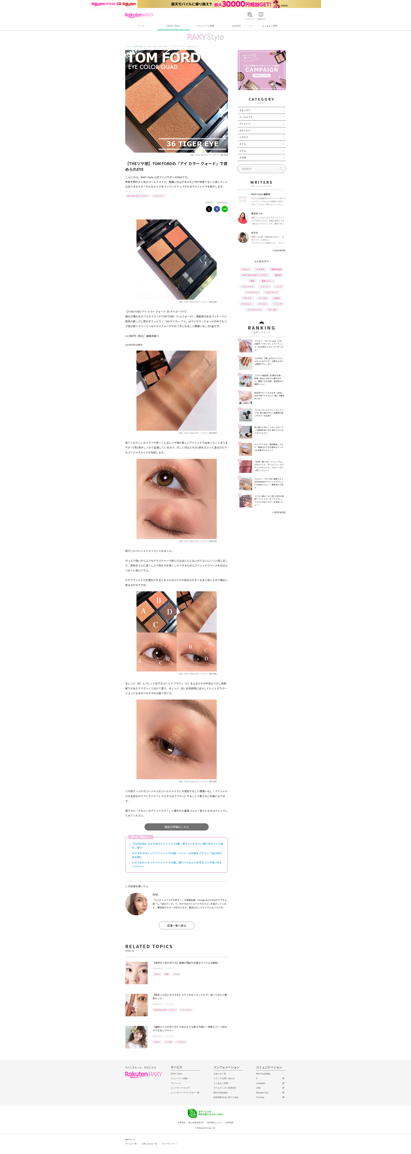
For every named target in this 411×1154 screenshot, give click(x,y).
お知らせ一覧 (220, 1074)
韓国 (166, 974)
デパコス (263, 303)
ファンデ (278, 303)
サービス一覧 (131, 1144)
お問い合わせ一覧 (149, 1144)
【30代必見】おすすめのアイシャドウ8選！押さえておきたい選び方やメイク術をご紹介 (177, 845)
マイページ (176, 1083)
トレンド (264, 286)
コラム (242, 150)
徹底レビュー (267, 280)
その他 (242, 157)
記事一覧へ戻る (176, 925)
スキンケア (244, 110)
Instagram (260, 1083)
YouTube (260, 1097)
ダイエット (246, 303)
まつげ (176, 974)
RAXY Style (173, 26)
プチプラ (247, 298)
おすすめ (260, 269)
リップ (279, 286)
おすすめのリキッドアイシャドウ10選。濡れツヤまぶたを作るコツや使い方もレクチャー (177, 864)
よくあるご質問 (269, 26)
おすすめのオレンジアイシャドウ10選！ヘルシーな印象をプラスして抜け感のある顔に (177, 855)
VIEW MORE (279, 250)
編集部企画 (276, 269)
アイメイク (138, 191)
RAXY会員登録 (263, 1074)
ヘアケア (243, 137)
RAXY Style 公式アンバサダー (137, 196)
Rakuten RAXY (139, 15)
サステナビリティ (169, 1144)
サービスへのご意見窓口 (225, 1088)
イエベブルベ (271, 292)
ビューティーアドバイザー (183, 1092)
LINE (258, 1088)
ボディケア (244, 130)
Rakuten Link (262, 1092)
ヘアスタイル (252, 292)
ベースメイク (246, 117)
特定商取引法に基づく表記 (226, 1097)
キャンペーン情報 (205, 26)
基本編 (278, 275)
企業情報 (181, 1122)
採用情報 (229, 1122)
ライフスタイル (254, 309)
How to (156, 974)
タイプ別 (272, 309)
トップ (141, 26)
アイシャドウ (158, 196)
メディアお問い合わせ (224, 1078)
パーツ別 (168, 1042)
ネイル (242, 144)
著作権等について (215, 1122)
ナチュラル (181, 1042)
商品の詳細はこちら (176, 827)
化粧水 (277, 298)
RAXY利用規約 (221, 1092)
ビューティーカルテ (180, 1088)
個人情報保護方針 (196, 1122)
